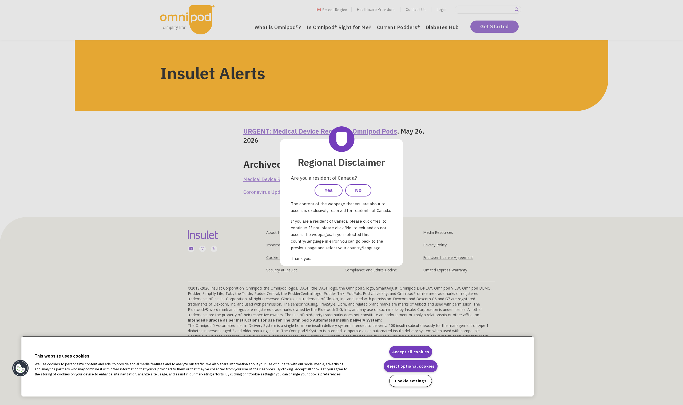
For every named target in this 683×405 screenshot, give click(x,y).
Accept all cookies (410, 351)
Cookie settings (411, 380)
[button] (20, 368)
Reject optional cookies (411, 366)
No (358, 190)
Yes (328, 190)
